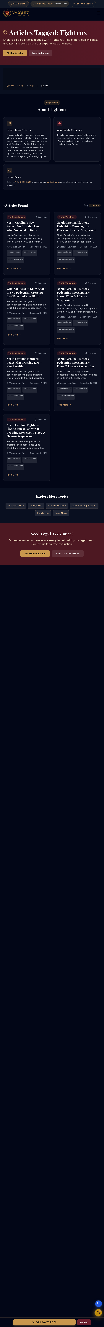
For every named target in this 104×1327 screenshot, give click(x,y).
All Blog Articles (14, 53)
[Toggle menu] (98, 13)
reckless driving (30, 252)
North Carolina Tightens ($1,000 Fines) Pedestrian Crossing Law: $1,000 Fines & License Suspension (26, 430)
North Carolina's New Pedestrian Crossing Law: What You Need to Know (23, 226)
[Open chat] (98, 1311)
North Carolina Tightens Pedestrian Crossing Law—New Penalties (24, 362)
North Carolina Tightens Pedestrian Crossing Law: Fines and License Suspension (76, 226)
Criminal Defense (57, 505)
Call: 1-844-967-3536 (67, 553)
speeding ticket (14, 252)
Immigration (36, 505)
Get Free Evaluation (35, 553)
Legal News (61, 513)
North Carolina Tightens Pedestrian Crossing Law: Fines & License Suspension (75, 362)
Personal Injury (16, 505)
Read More (12, 268)
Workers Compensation (84, 505)
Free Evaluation (40, 53)
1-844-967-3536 (23, 182)
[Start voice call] (98, 1304)
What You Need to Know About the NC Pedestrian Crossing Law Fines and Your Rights (26, 292)
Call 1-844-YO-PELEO (46, 1322)
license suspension (15, 259)
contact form (53, 182)
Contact (84, 1322)
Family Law (43, 513)
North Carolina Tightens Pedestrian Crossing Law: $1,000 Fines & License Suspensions (73, 294)
